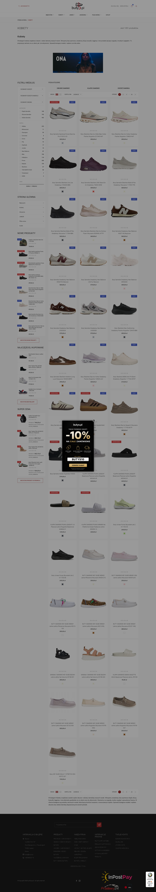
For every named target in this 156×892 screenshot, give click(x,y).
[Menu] (153, 873)
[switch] (150, 885)
